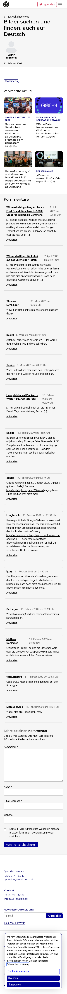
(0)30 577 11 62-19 (14, 875)
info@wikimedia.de (16, 898)
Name (8, 787)
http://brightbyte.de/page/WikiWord (25, 490)
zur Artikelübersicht (18, 16)
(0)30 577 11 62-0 (14, 895)
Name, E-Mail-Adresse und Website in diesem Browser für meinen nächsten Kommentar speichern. (34, 832)
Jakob (10, 477)
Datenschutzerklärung (18, 964)
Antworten (11, 239)
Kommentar (11, 747)
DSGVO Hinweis (14, 923)
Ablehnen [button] (13, 978)
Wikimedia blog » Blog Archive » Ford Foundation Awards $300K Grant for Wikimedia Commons (25, 211)
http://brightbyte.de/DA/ (34, 437)
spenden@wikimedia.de (19, 879)
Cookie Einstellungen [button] (19, 971)
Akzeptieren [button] (14, 984)
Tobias (10, 365)
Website (8, 814)
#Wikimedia (11, 81)
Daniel (10, 335)
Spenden (49, 4)
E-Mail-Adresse (13, 801)
